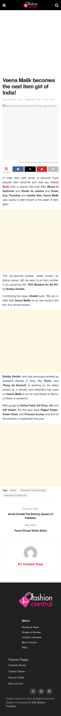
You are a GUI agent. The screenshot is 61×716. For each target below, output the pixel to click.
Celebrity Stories (17, 665)
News (13, 490)
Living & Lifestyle (32, 637)
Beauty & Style (30, 627)
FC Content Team (30, 564)
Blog (24, 647)
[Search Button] (56, 5)
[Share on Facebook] (18, 169)
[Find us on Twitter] (49, 691)
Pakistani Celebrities (15, 495)
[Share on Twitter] (30, 169)
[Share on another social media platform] (53, 169)
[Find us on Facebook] (33, 691)
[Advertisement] (30, 45)
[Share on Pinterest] (42, 169)
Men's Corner (15, 683)
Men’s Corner (29, 642)
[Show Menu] (4, 5)
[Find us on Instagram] (41, 691)
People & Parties (31, 632)
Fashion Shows (16, 671)
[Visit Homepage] (30, 5)
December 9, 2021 (13, 99)
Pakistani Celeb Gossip (33, 490)
